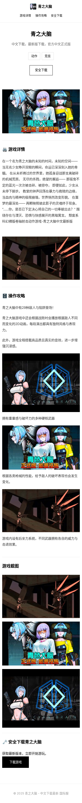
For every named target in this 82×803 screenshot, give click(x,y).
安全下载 (56, 15)
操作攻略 (41, 15)
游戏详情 (25, 15)
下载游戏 (15, 762)
